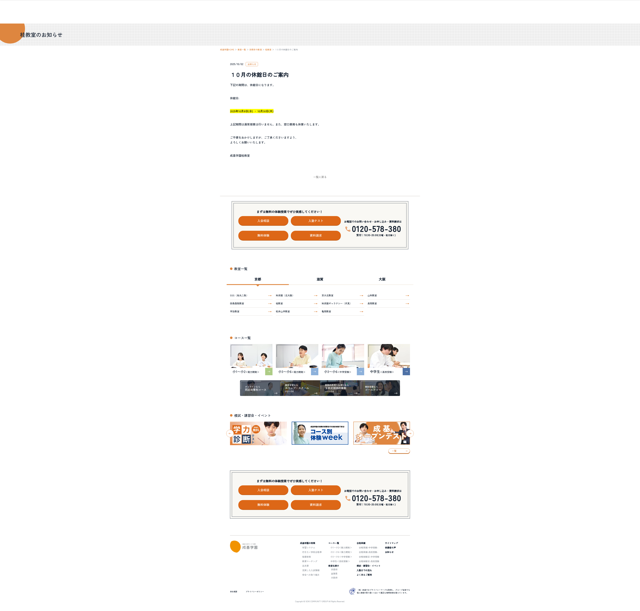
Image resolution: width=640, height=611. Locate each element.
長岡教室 (372, 303)
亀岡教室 (326, 311)
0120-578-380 (377, 228)
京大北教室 (327, 295)
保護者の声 (390, 547)
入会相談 (263, 220)
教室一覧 (242, 49)
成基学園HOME (227, 49)
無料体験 (263, 235)
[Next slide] (410, 433)
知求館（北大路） (285, 295)
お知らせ (389, 552)
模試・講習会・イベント (368, 565)
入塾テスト (315, 220)
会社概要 (233, 591)
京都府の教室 (255, 49)
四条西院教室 (237, 303)
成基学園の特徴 (307, 543)
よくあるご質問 (364, 574)
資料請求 (316, 235)
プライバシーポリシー (255, 591)
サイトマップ (391, 543)
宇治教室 (234, 311)
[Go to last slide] (230, 433)
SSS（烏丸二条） (239, 295)
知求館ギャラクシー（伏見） (337, 303)
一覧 (394, 450)
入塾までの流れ (364, 570)
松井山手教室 (283, 311)
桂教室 (268, 49)
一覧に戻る (320, 177)
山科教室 (372, 295)
